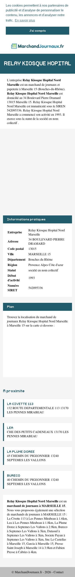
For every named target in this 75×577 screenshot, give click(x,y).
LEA (10, 427)
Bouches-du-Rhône (51, 89)
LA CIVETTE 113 (20, 404)
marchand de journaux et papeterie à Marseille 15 (33, 86)
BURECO (13, 475)
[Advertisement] (37, 172)
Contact (58, 572)
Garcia (30, 543)
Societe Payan (54, 535)
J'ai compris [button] (37, 30)
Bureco (62, 527)
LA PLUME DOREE (21, 451)
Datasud (52, 531)
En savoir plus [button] (25, 20)
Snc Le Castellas (55, 539)
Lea (9, 522)
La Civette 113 (16, 518)
